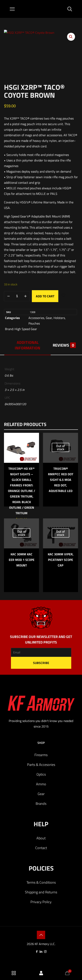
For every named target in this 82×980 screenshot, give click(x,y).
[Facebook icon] (36, 951)
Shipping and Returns (41, 892)
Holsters (59, 317)
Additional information (27, 345)
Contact (41, 847)
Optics (41, 774)
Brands (41, 803)
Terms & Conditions (41, 882)
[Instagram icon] (45, 951)
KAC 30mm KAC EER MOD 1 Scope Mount (21, 560)
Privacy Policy (41, 902)
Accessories (36, 317)
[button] (71, 37)
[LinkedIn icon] (41, 951)
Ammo (41, 784)
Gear (49, 317)
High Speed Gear (26, 329)
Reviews (63, 345)
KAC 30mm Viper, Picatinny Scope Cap (60, 560)
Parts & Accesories (41, 764)
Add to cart (45, 296)
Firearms (41, 755)
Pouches (34, 323)
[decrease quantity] (8, 296)
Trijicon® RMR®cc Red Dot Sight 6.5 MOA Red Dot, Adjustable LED (60, 479)
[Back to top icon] (41, 935)
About (41, 838)
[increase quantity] (25, 296)
